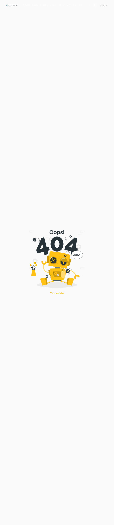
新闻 (60, 5)
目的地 (45, 5)
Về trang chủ (57, 292)
